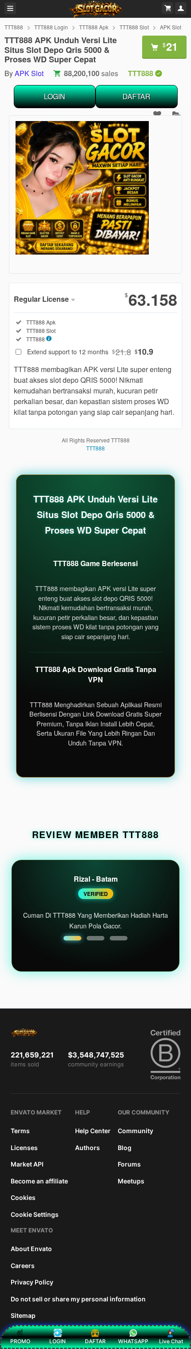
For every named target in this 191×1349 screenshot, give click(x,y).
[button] (72, 938)
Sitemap (23, 1315)
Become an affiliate (39, 1181)
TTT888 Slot (134, 27)
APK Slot (170, 27)
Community (135, 1130)
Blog (124, 1147)
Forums (129, 1164)
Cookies (23, 1197)
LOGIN (54, 96)
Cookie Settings (35, 1214)
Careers (23, 1265)
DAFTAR (137, 96)
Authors (87, 1147)
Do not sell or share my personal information (78, 1299)
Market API (27, 1164)
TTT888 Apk (93, 27)
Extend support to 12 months (90, 352)
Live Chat (171, 1341)
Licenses (24, 1147)
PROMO (20, 1341)
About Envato (31, 1248)
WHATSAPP (133, 1341)
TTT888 (13, 27)
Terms (20, 1130)
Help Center (93, 1130)
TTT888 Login (51, 27)
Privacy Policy (32, 1282)
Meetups (131, 1181)
